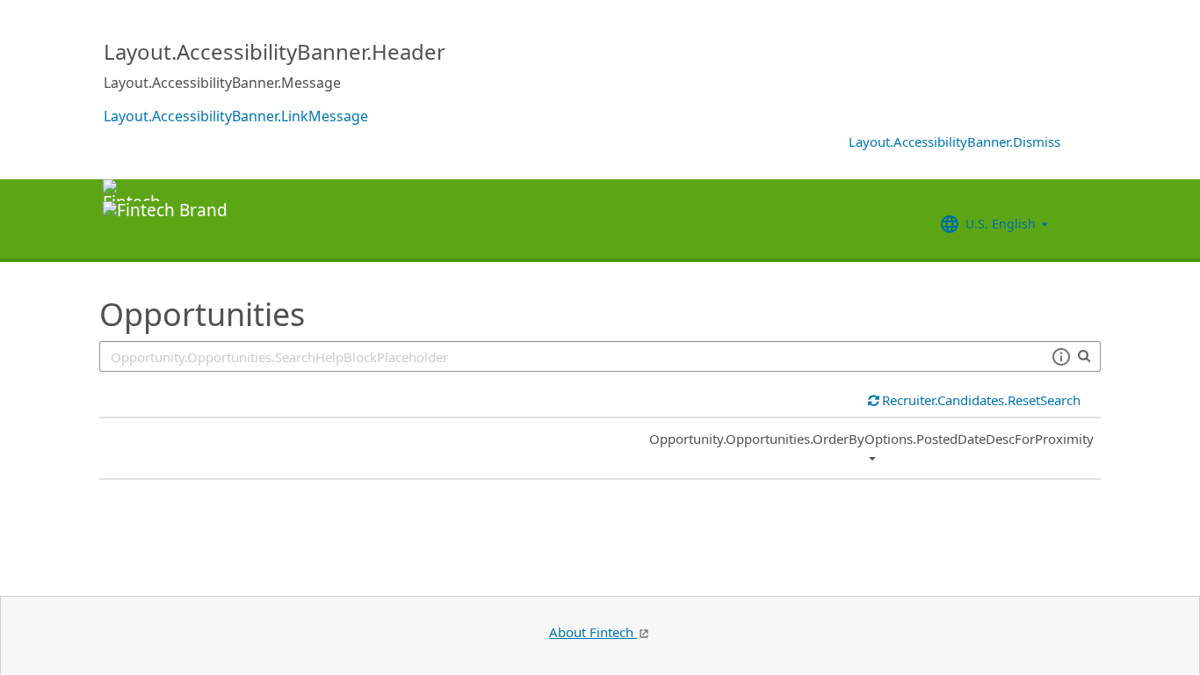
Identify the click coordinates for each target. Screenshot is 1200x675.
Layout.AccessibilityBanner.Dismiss (954, 141)
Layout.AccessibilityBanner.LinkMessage (236, 116)
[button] (1061, 356)
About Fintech (593, 632)
